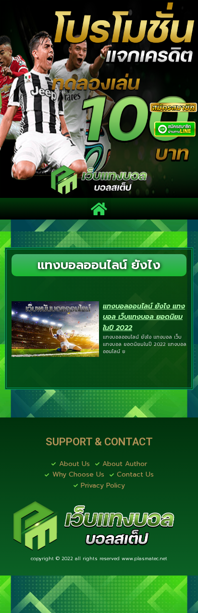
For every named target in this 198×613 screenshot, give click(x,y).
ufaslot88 (160, 582)
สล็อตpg (23, 607)
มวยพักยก (101, 570)
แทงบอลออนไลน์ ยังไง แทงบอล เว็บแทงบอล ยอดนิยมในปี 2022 (144, 317)
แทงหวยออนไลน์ (98, 594)
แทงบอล (64, 570)
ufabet (54, 607)
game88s (25, 582)
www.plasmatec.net (144, 558)
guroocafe (27, 570)
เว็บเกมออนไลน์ (111, 582)
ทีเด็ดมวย (63, 582)
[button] (99, 209)
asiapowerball (156, 594)
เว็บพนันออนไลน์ (152, 570)
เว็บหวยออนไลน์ (37, 594)
